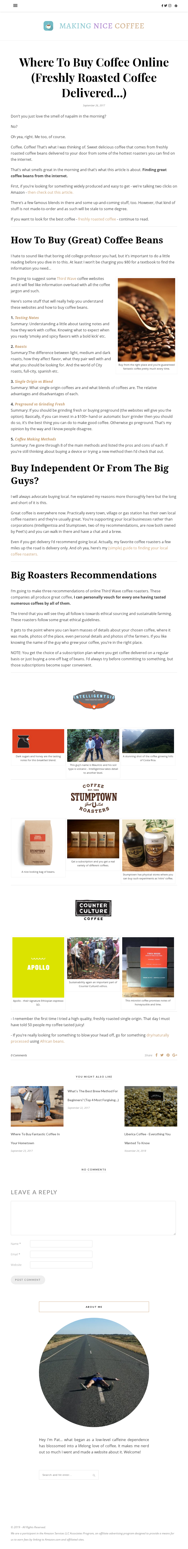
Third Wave (66, 278)
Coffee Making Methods (35, 439)
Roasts (21, 346)
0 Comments (19, 1055)
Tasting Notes (27, 317)
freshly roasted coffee (97, 219)
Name (16, 1244)
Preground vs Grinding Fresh (40, 404)
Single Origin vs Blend (34, 381)
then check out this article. (50, 192)
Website (16, 1265)
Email (15, 1254)
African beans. (52, 1041)
